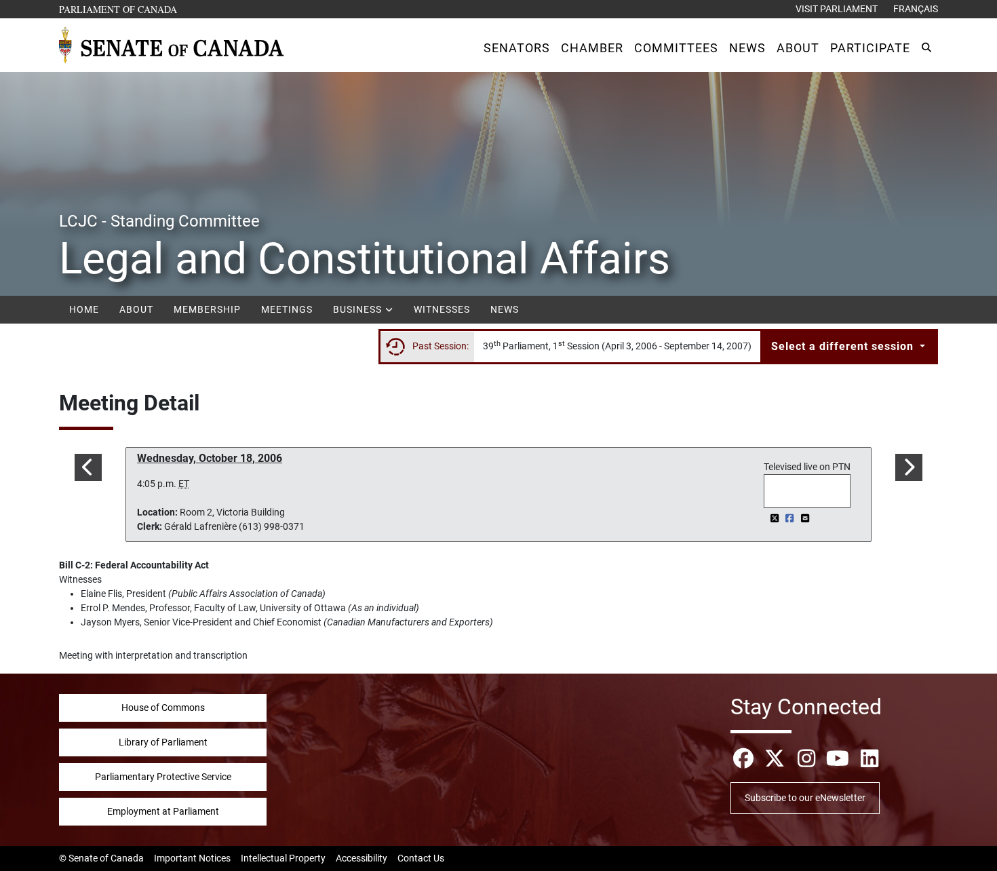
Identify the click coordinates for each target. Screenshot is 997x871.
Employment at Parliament (163, 811)
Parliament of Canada (118, 9)
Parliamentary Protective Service (163, 776)
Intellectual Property (283, 858)
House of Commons (163, 707)
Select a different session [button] (844, 346)
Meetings (287, 309)
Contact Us (420, 858)
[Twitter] (775, 518)
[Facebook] (791, 518)
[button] (516, 48)
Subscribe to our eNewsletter (805, 797)
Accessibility (361, 858)
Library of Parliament (163, 742)
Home (84, 309)
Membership (207, 309)
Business (359, 309)
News (504, 309)
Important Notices (192, 858)
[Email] (805, 518)
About (136, 309)
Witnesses (442, 309)
